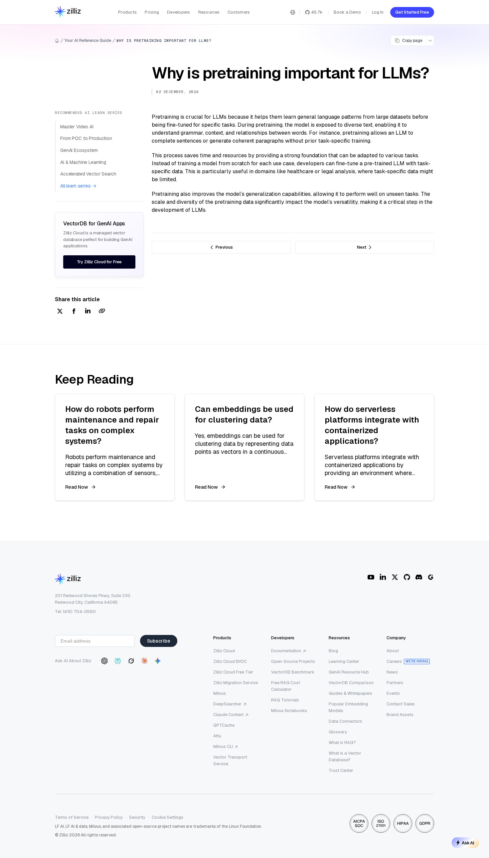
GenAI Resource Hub (349, 672)
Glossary (338, 732)
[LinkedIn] (383, 577)
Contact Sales (401, 704)
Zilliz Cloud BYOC (230, 661)
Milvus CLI (223, 746)
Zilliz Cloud (224, 651)
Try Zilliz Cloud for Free (99, 262)
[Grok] (131, 661)
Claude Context (228, 714)
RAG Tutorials (285, 700)
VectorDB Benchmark (292, 672)
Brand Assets (400, 714)
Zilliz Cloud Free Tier (233, 672)
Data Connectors (345, 721)
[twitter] (60, 311)
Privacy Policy (109, 817)
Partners (395, 682)
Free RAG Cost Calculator (285, 686)
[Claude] (144, 661)
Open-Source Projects (293, 661)
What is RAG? (342, 742)
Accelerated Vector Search (88, 174)
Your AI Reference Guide (88, 40)
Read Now (76, 487)
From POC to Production (86, 138)
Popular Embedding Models (348, 707)
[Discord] (418, 577)
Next (361, 247)
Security (137, 817)
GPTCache (224, 725)
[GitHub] (407, 577)
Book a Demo (347, 12)
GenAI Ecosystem (79, 150)
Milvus (219, 693)
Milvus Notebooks (289, 710)
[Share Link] (102, 311)
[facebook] (74, 311)
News (392, 672)
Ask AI (468, 842)
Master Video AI (76, 127)
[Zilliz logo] (68, 12)
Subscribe (158, 641)
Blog (333, 651)
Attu (217, 736)
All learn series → (78, 186)
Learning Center (344, 661)
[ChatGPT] (104, 661)
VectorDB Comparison (351, 682)
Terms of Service (71, 817)
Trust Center (341, 770)
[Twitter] (395, 577)
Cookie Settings (167, 817)
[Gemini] (157, 661)
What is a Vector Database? (345, 756)
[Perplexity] (117, 661)
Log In (378, 12)
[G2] (430, 577)
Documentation (286, 651)
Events (393, 693)
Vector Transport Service (230, 760)
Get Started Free (412, 12)
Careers (394, 661)
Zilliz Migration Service (235, 682)
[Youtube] (371, 577)
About (393, 651)
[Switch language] (292, 12)
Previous (224, 247)
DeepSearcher (227, 704)
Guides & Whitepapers (350, 693)
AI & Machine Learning (83, 162)
